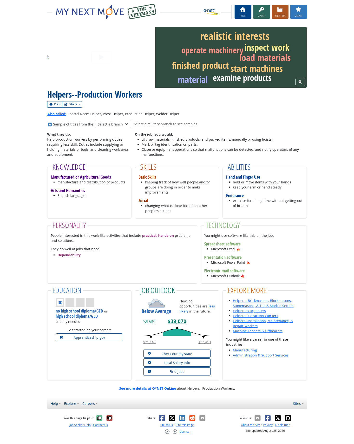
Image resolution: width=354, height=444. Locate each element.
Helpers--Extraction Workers (255, 315)
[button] (238, 249)
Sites (297, 403)
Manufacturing (245, 350)
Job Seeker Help (80, 425)
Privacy (268, 425)
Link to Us (166, 425)
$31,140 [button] (149, 342)
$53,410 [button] (204, 342)
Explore (70, 403)
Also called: (56, 114)
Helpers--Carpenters (249, 310)
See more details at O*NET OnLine (147, 388)
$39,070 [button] (177, 321)
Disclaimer (282, 425)
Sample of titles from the (73, 124)
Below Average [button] (156, 311)
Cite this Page (185, 425)
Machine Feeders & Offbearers (257, 331)
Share (73, 104)
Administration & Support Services (260, 355)
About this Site (250, 425)
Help (54, 403)
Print (56, 104)
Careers (88, 403)
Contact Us (100, 425)
